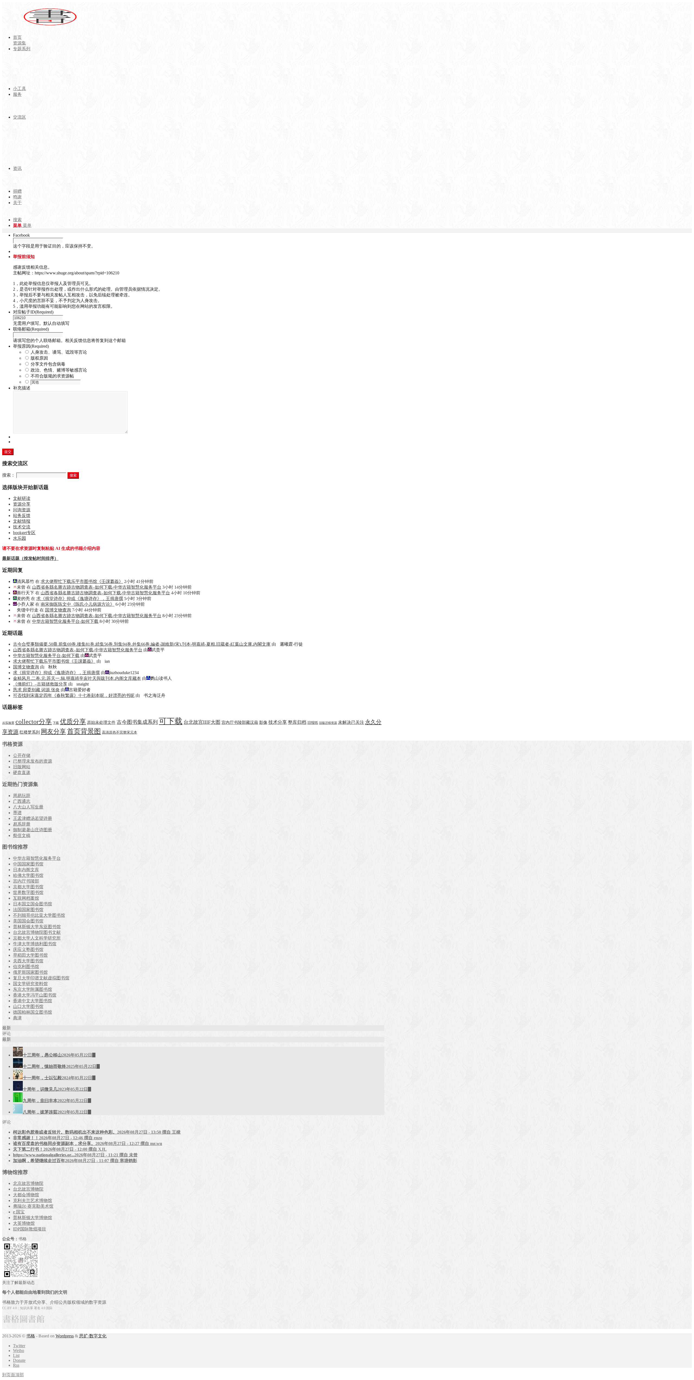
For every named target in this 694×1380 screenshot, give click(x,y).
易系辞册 (21, 824)
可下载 (170, 721)
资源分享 (21, 504)
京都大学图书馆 (28, 886)
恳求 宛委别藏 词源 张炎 (36, 689)
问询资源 (21, 509)
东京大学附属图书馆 (32, 989)
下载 (56, 722)
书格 (30, 1336)
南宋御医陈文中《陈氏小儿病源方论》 (77, 604)
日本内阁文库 (26, 869)
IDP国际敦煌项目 (29, 1229)
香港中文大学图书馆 (32, 1000)
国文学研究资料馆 (30, 983)
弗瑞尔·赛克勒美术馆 (33, 1206)
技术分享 (277, 722)
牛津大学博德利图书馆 (34, 943)
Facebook (21, 235)
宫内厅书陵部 (26, 881)
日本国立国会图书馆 (32, 904)
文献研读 (21, 498)
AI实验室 (8, 722)
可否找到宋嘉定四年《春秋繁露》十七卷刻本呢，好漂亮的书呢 (73, 695)
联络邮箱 (31, 329)
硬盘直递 (21, 772)
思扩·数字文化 (93, 1336)
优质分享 (73, 721)
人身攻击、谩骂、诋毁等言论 (59, 352)
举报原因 (31, 346)
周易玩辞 (21, 795)
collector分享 (33, 721)
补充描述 (21, 388)
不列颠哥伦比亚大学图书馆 (39, 915)
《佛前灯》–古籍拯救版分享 (40, 684)
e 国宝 (19, 1212)
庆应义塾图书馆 (28, 949)
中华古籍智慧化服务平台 (37, 858)
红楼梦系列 (30, 732)
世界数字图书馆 (28, 892)
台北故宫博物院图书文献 (37, 932)
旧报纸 (312, 723)
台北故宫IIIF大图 (202, 722)
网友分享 (53, 731)
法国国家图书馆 (28, 909)
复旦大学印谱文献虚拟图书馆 (41, 978)
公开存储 (21, 755)
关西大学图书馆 (28, 961)
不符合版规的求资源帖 (52, 376)
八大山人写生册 (28, 807)
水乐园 (19, 538)
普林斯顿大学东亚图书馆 (37, 926)
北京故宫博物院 (28, 1183)
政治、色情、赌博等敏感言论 (59, 370)
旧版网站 (21, 766)
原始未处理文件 (101, 722)
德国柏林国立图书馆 (32, 1012)
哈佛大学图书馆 (28, 875)
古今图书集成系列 (137, 722)
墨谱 (17, 812)
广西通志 (21, 801)
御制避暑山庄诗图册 (32, 829)
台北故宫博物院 (28, 1189)
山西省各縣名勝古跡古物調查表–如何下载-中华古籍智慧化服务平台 (96, 587)
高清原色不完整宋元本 (119, 732)
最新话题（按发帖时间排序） (30, 558)
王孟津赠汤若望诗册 (32, 818)
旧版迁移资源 (328, 722)
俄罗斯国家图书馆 (30, 972)
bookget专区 (24, 532)
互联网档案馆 (26, 898)
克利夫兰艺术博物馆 (32, 1200)
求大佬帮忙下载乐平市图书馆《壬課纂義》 (82, 581)
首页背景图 (84, 731)
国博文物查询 (58, 610)
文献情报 (21, 521)
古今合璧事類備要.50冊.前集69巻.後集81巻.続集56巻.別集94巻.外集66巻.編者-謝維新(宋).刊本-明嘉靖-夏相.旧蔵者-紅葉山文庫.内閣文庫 (142, 644)
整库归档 (297, 722)
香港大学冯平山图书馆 (34, 995)
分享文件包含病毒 (48, 364)
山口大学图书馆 (28, 1006)
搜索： (8, 475)
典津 (17, 1018)
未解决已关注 (351, 722)
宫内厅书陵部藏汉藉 (239, 722)
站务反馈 (21, 515)
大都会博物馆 (26, 1194)
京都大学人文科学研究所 (37, 938)
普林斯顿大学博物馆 (32, 1217)
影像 (263, 722)
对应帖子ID (33, 312)
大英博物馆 (24, 1223)
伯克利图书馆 (26, 966)
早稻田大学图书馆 (30, 955)
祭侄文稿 (21, 835)
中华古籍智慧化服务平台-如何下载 (65, 621)
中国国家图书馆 (28, 864)
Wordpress (65, 1336)
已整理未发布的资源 (32, 761)
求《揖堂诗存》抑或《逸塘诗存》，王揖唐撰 (79, 598)
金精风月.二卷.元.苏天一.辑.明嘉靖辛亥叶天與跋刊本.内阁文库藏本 (77, 678)
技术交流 (21, 527)
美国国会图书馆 (28, 921)
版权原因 (39, 358)
